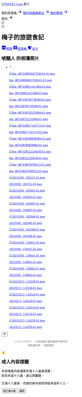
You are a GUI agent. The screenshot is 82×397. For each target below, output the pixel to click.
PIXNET (27, 341)
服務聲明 (49, 345)
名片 (35, 48)
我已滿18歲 (9, 391)
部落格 (22, 48)
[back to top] (5, 334)
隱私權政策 (34, 345)
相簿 (9, 48)
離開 (21, 391)
